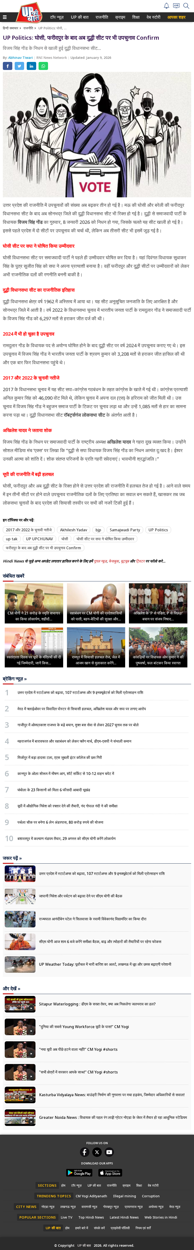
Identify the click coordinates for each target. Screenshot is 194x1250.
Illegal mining (124, 1196)
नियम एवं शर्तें (143, 1227)
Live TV (66, 1217)
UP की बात (78, 17)
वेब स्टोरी (153, 17)
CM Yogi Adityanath (91, 1196)
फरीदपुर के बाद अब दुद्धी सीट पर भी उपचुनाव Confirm (43, 548)
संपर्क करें (99, 1227)
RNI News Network (52, 57)
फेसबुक (114, 561)
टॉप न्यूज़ (56, 17)
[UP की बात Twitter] (97, 1155)
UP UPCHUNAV (39, 539)
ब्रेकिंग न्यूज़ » (15, 678)
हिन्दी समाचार (10, 28)
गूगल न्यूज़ (100, 561)
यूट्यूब (125, 561)
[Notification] (166, 7)
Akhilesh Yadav (73, 530)
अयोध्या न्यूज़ (156, 1206)
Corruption (151, 1196)
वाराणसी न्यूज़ (89, 1206)
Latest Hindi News (124, 1217)
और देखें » (11, 988)
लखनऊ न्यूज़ (68, 1206)
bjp (98, 530)
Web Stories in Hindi (161, 1217)
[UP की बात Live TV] (176, 7)
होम (63, 1185)
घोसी (65, 539)
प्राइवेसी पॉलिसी (120, 1227)
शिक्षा (135, 17)
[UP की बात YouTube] (109, 1155)
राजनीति (101, 17)
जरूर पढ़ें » (12, 858)
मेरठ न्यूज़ (174, 1206)
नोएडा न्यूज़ (47, 1206)
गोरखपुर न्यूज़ (111, 1206)
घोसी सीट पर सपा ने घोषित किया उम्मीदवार (105, 539)
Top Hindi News (91, 1217)
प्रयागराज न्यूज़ (134, 1206)
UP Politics (158, 530)
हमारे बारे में (81, 1227)
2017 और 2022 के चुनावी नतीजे (29, 530)
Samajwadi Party (125, 530)
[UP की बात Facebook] (84, 1155)
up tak (12, 539)
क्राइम (119, 17)
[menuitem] (57, 17)
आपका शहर (176, 17)
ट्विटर (140, 561)
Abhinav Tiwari (21, 57)
